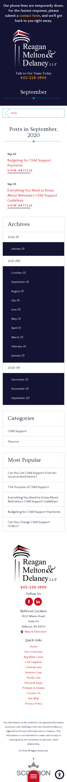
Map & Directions (36, 631)
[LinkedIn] (38, 601)
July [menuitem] (15, 300)
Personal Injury (33, 683)
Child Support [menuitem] (17, 431)
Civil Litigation (33, 662)
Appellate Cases (34, 657)
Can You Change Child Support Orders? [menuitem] (29, 524)
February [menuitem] (18, 346)
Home (33, 646)
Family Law (34, 677)
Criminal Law (33, 667)
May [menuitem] (15, 318)
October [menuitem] (18, 272)
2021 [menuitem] (14, 261)
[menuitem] (33, 646)
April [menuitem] (15, 328)
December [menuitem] (19, 379)
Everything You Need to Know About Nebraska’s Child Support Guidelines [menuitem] (33, 499)
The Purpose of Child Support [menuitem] (28, 487)
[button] (59, 774)
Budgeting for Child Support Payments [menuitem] (34, 512)
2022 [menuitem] (13, 237)
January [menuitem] (17, 248)
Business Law (33, 672)
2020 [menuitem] (14, 367)
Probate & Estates (33, 688)
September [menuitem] (20, 282)
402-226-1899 (33, 78)
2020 (14, 113)
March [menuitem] (17, 337)
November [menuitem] (19, 388)
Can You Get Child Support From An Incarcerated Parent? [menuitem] (32, 475)
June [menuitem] (15, 309)
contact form (29, 16)
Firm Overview (33, 651)
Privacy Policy (33, 703)
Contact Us (34, 693)
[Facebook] (29, 601)
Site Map (33, 698)
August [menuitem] (17, 291)
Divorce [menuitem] (13, 441)
